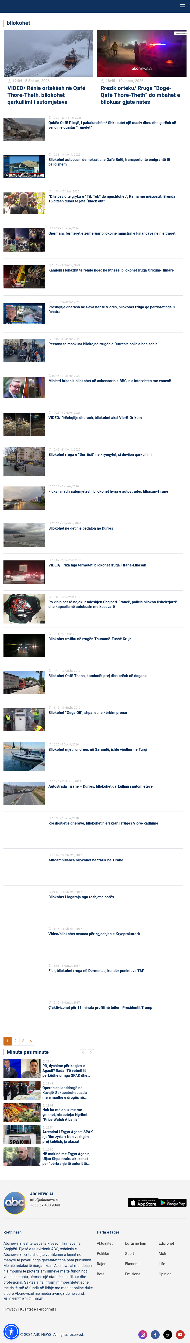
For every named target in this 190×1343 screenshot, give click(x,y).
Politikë (103, 1254)
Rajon (101, 1264)
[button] (11, 1331)
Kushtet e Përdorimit (37, 1309)
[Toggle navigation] (182, 6)
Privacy (11, 1309)
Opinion (165, 1274)
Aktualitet (105, 1243)
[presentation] (84, 1053)
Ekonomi (132, 1264)
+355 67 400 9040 (45, 1205)
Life (162, 1264)
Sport (129, 1254)
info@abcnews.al (44, 1199)
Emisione (132, 1274)
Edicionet (166, 1243)
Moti (162, 1254)
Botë (100, 1274)
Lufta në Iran (135, 1243)
